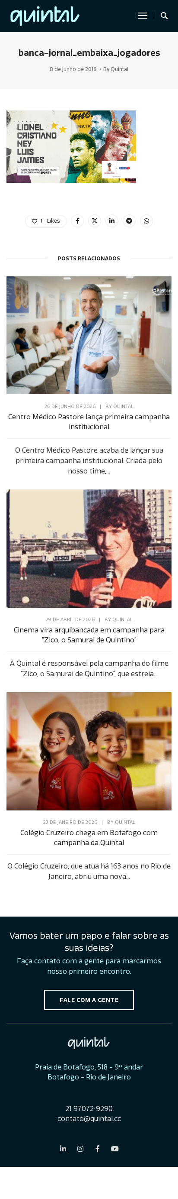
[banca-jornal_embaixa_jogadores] (77, 220)
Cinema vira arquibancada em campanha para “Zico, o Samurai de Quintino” (89, 635)
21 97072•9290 (89, 1109)
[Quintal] (44, 14)
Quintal (119, 69)
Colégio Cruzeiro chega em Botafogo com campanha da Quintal (89, 838)
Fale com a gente (89, 1000)
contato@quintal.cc (89, 1119)
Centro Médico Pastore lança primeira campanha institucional (89, 422)
